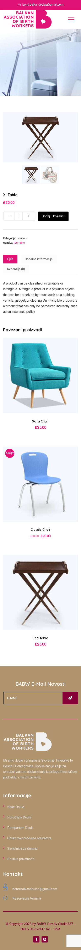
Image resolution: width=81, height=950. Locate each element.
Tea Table (19, 242)
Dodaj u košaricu (53, 216)
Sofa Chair (40, 421)
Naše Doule (15, 807)
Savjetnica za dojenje (22, 849)
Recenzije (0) (16, 269)
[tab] (10, 259)
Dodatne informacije (39, 259)
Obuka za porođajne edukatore (29, 838)
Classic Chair (41, 530)
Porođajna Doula (19, 817)
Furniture (22, 238)
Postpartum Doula (20, 828)
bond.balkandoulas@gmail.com (43, 4)
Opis (10, 259)
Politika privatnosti (20, 859)
